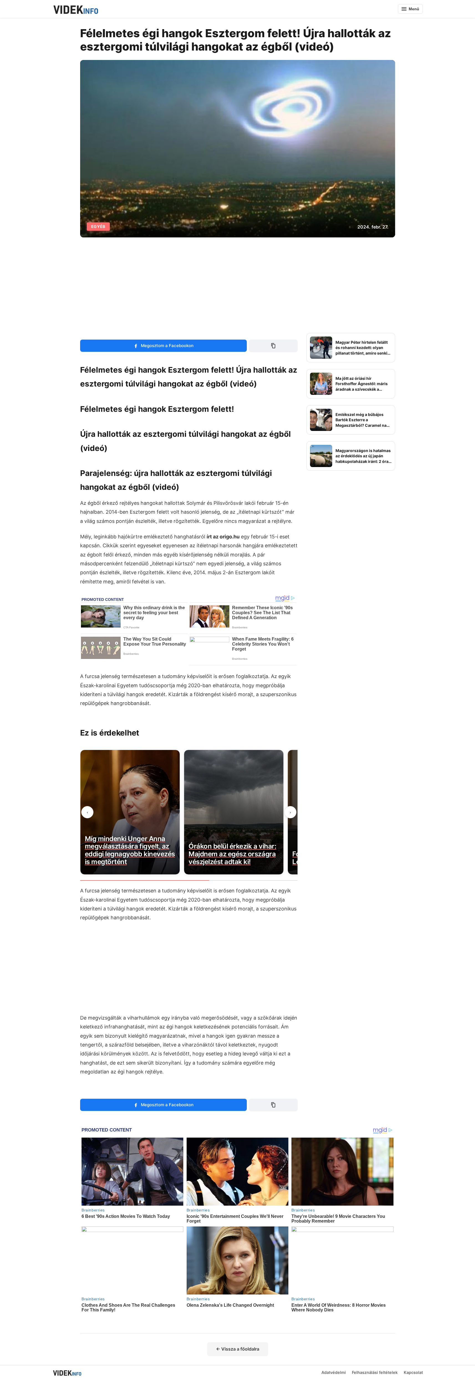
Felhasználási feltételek (375, 1372)
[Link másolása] (273, 346)
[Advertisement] (238, 285)
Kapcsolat (413, 1372)
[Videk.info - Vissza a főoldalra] (75, 9)
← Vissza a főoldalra (237, 1349)
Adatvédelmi (333, 1372)
